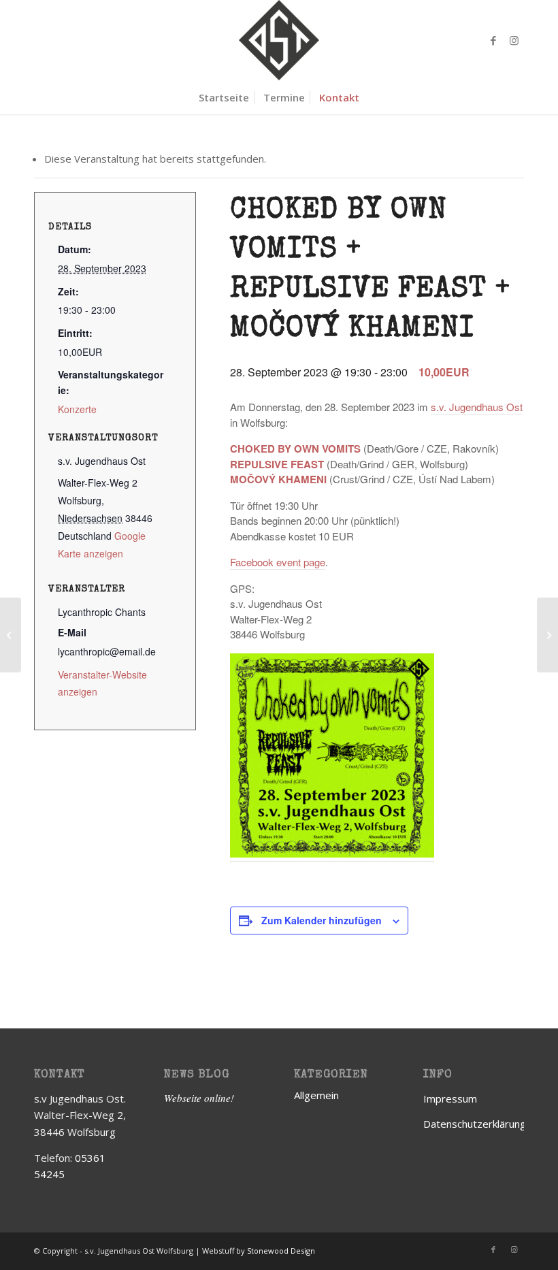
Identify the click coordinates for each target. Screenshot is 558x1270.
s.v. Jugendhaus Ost (477, 407)
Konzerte (77, 409)
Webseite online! (199, 1098)
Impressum (450, 1098)
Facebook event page (277, 562)
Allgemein (316, 1095)
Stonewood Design (281, 1250)
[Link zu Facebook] (493, 40)
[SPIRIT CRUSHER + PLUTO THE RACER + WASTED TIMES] (10, 635)
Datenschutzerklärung (474, 1123)
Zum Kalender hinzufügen (321, 920)
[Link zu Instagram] (514, 40)
